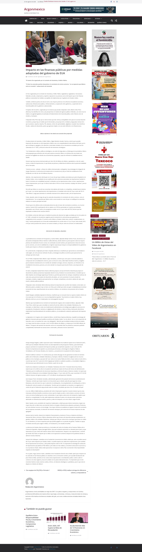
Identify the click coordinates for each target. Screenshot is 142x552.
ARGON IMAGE (104, 329)
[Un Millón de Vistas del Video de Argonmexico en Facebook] (104, 226)
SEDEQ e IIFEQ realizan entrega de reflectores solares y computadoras (72, 471)
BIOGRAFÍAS (91, 22)
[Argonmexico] (26, 21)
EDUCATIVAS (76, 18)
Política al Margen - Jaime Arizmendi (101, 238)
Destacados (102, 235)
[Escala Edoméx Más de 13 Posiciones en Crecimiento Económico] (78, 514)
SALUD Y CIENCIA (51, 18)
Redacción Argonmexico (45, 76)
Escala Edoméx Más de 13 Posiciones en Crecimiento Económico (77, 529)
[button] (37, 18)
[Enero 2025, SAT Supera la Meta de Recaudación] (56, 514)
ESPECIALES (87, 18)
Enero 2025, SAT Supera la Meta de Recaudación (55, 528)
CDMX (31, 22)
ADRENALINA (33, 18)
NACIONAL (40, 22)
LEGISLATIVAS (64, 18)
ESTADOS (97, 18)
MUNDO (70, 22)
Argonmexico (34, 9)
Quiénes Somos (101, 22)
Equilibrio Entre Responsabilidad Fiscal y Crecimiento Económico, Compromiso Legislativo (33, 520)
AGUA (42, 18)
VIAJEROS (61, 22)
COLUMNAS (80, 22)
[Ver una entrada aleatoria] (116, 21)
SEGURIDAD (51, 22)
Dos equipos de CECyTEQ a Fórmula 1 (38, 470)
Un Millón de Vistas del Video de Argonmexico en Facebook (104, 245)
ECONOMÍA (28, 66)
